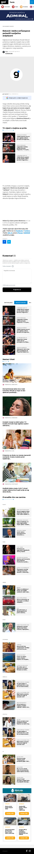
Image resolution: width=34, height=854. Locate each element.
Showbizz (25, 6)
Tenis (12, 2)
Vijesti (16, 6)
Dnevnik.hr (7, 6)
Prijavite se (17, 290)
